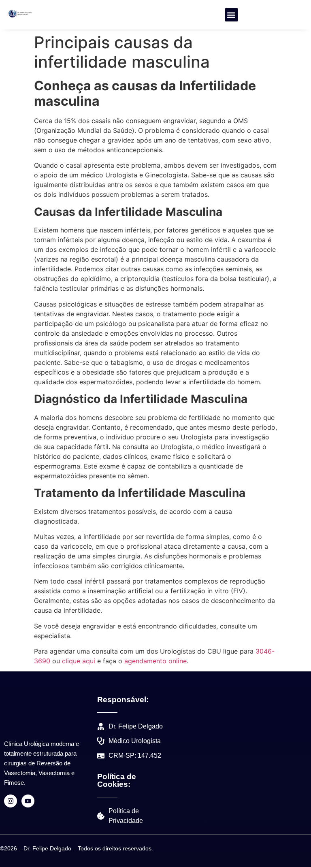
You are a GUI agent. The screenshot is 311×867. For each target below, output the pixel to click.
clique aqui (78, 661)
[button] (231, 14)
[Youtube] (27, 801)
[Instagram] (10, 801)
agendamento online (155, 661)
